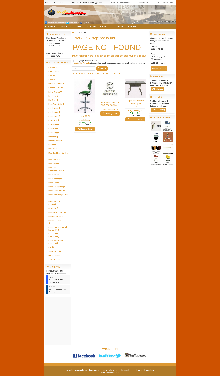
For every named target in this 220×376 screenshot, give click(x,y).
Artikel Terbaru (54, 260)
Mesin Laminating (55, 191)
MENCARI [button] (169, 3)
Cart (72, 26)
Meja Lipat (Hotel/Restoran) (55, 169)
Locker (51, 145)
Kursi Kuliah (53, 116)
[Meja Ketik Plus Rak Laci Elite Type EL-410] (135, 97)
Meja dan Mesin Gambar (58, 153)
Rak (50, 247)
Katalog (80, 26)
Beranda (51, 26)
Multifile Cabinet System (57, 221)
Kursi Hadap (53, 108)
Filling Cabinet (54, 92)
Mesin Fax (52, 183)
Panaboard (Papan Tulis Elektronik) (58, 228)
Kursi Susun (53, 128)
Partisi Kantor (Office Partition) (56, 241)
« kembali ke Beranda (81, 63)
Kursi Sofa (52, 124)
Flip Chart (52, 100)
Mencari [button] (102, 68)
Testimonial (63, 26)
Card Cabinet (53, 72)
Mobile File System (55, 212)
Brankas (51, 67)
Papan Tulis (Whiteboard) (53, 235)
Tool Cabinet (53, 251)
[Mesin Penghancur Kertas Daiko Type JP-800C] (156, 141)
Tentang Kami (131, 26)
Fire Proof (52, 96)
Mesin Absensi (54, 175)
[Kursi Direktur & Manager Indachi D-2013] (168, 164)
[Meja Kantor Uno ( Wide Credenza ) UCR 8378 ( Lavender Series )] (156, 130)
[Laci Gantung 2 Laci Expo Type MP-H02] (156, 153)
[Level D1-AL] (84, 112)
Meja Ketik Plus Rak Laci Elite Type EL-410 (135, 103)
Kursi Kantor (53, 112)
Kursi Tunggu (53, 133)
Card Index (52, 76)
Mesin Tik (52, 208)
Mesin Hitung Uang (56, 187)
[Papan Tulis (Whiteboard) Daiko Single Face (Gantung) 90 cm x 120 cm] (168, 153)
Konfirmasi (91, 26)
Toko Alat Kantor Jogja (75, 370)
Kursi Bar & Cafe (55, 104)
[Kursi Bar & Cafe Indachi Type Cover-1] (156, 164)
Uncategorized (54, 255)
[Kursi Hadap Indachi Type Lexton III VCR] (168, 130)
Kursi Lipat (52, 120)
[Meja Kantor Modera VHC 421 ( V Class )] (168, 141)
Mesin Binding (54, 179)
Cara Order (104, 26)
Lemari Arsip (53, 137)
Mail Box (51, 149)
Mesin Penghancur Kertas (56, 202)
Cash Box (52, 80)
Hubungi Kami (117, 26)
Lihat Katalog (159, 110)
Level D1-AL (84, 116)
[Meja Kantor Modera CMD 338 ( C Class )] (109, 98)
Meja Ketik (52, 164)
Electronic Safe (54, 88)
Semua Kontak (160, 68)
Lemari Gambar (54, 141)
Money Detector (54, 216)
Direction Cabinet (55, 84)
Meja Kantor (53, 160)
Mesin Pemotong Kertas (58, 195)
